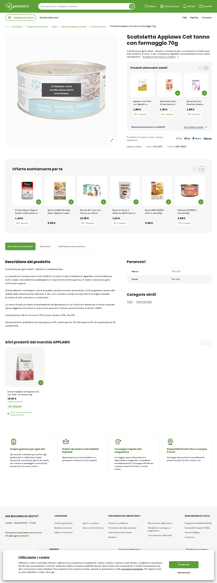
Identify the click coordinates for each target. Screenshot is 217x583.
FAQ (185, 17)
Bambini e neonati (63, 528)
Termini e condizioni (118, 523)
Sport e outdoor (91, 523)
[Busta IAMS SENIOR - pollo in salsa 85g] (157, 191)
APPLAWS (157, 146)
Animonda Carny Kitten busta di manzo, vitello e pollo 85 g (168, 103)
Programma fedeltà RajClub (198, 523)
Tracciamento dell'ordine (160, 535)
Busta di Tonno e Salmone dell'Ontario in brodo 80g (124, 212)
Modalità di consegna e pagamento (159, 529)
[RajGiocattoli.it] (6, 26)
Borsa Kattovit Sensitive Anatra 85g (195, 103)
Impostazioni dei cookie (120, 532)
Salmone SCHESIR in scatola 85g (187, 211)
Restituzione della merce (160, 523)
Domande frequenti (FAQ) (197, 528)
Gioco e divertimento (93, 528)
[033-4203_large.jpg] (25, 367)
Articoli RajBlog (192, 532)
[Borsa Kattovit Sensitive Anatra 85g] (196, 84)
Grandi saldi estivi (49, 17)
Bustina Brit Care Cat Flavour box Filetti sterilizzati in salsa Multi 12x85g (91, 212)
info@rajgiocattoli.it (17, 535)
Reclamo (112, 537)
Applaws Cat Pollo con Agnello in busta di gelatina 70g (142, 103)
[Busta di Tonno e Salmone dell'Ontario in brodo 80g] (125, 191)
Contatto (207, 17)
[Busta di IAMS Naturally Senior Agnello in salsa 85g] (60, 191)
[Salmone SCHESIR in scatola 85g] (190, 191)
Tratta (130, 301)
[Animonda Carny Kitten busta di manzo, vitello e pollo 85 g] (169, 84)
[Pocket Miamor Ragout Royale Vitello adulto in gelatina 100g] (27, 191)
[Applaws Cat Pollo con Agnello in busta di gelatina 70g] (142, 84)
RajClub (194, 17)
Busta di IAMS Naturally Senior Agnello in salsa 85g (59, 212)
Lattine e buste (134, 146)
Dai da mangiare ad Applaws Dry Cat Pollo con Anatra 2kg (23, 393)
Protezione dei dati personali (122, 528)
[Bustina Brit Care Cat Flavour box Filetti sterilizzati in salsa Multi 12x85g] (92, 191)
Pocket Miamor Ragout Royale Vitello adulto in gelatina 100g (26, 212)
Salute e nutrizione (63, 532)
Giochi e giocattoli (63, 523)
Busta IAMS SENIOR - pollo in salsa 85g (155, 211)
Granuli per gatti (144, 301)
